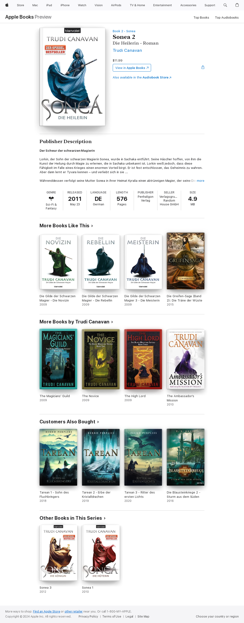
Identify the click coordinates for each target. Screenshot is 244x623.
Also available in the (140, 77)
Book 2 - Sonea (124, 31)
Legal (129, 616)
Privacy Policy (88, 616)
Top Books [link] (201, 17)
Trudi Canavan (127, 50)
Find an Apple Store (46, 611)
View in (130, 68)
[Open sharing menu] (203, 68)
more (200, 180)
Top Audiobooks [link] (227, 17)
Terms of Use (111, 616)
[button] (225, 5)
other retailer (74, 611)
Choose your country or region (217, 616)
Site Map (143, 616)
